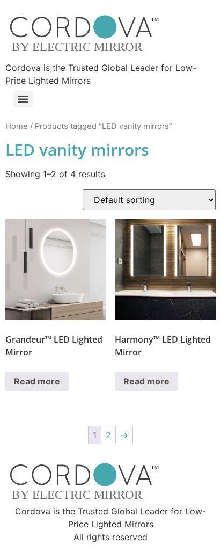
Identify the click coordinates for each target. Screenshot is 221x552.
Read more (37, 381)
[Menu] (23, 99)
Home (16, 126)
